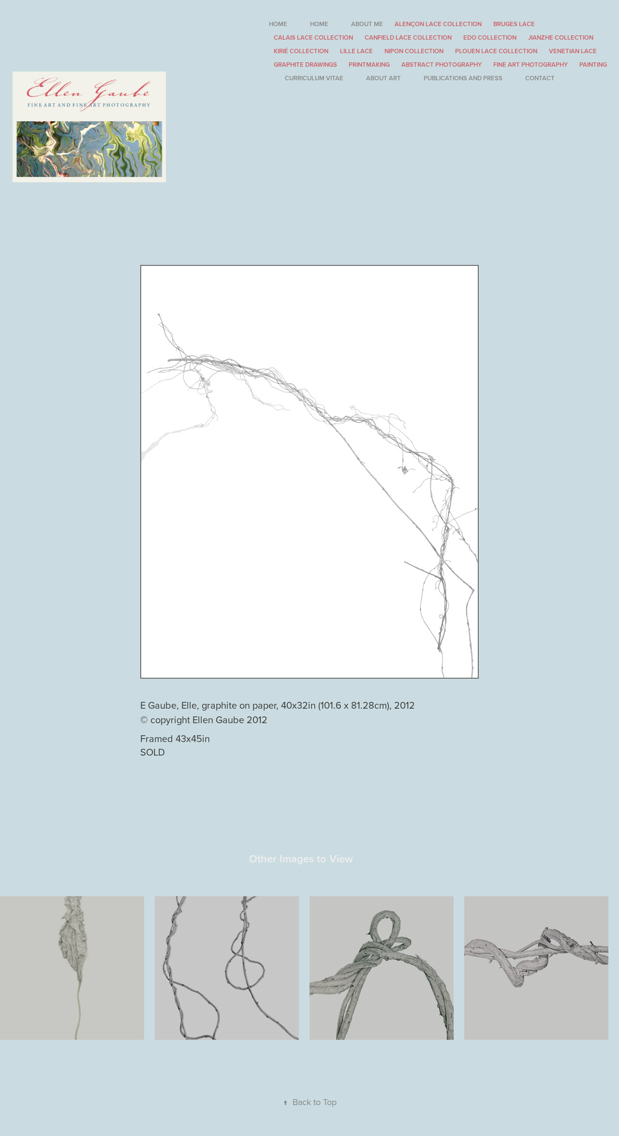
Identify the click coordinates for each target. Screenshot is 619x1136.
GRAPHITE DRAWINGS (305, 64)
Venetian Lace (573, 51)
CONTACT (540, 78)
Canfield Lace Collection (408, 37)
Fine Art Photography (530, 64)
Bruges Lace (514, 24)
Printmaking (369, 64)
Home (278, 24)
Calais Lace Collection (313, 37)
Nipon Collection (413, 51)
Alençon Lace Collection (438, 24)
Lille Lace (356, 51)
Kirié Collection (301, 51)
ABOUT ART (383, 78)
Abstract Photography (441, 64)
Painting (593, 64)
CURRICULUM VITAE (314, 78)
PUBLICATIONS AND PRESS (463, 78)
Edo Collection (489, 37)
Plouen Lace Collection (496, 51)
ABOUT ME (367, 24)
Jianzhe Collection (560, 37)
